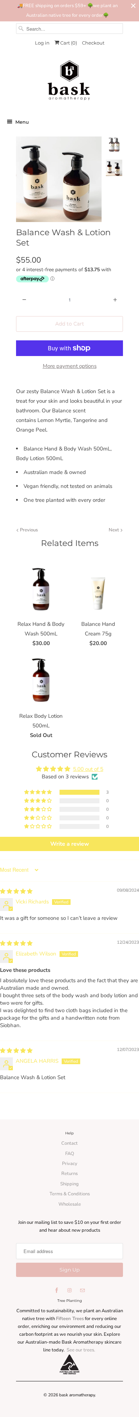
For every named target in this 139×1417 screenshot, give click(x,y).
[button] (38, 792)
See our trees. (81, 1350)
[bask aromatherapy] (69, 82)
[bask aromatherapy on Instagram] (69, 1290)
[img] (16, 891)
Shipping (69, 1184)
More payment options (70, 366)
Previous (28, 530)
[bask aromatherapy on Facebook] (56, 1290)
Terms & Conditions (70, 1194)
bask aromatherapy (77, 1395)
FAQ (69, 1153)
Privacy (69, 1163)
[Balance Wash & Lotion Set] (59, 179)
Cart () (68, 43)
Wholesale (69, 1204)
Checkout (93, 43)
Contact (69, 1143)
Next (114, 530)
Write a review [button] (69, 844)
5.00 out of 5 (88, 769)
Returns (69, 1173)
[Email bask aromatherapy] (82, 1290)
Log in (42, 43)
